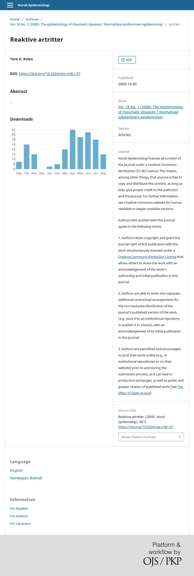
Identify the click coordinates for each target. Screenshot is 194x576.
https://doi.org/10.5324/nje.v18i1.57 (49, 73)
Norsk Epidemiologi (34, 5)
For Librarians (20, 523)
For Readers (19, 508)
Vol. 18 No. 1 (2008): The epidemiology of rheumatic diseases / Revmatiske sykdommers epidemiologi (86, 24)
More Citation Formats (139, 437)
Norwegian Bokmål (26, 478)
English (16, 470)
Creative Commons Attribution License (147, 256)
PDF (128, 60)
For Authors (19, 516)
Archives (32, 19)
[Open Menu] (10, 5)
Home (14, 19)
